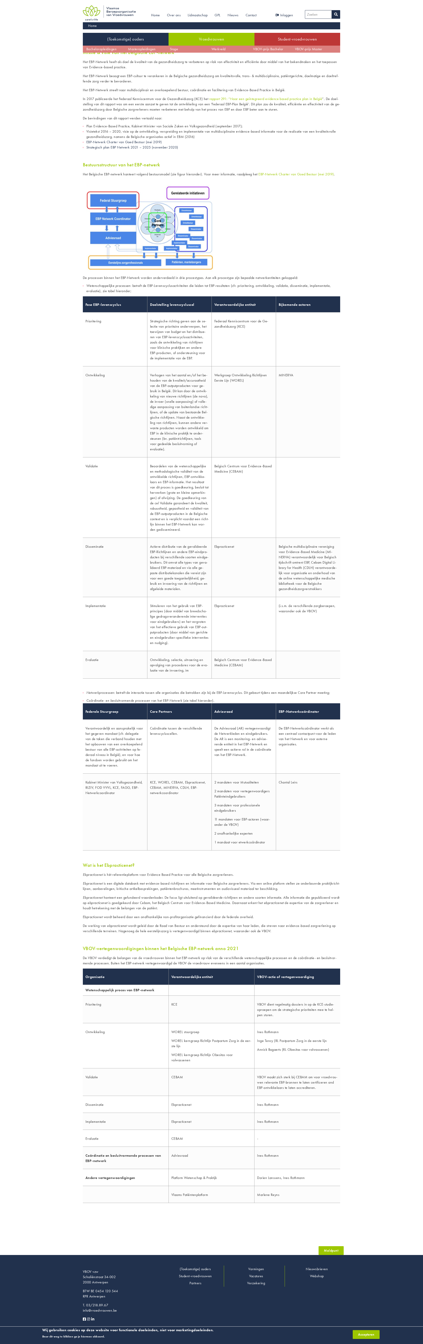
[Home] (109, 8)
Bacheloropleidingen (101, 49)
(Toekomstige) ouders (125, 39)
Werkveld (219, 49)
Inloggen (286, 15)
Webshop (317, 1276)
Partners (195, 1283)
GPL (217, 15)
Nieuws (233, 15)
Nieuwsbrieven (317, 1269)
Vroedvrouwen (211, 39)
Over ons (174, 15)
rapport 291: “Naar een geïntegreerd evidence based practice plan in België (265, 99)
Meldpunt (331, 1250)
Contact (251, 15)
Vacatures (256, 1276)
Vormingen (256, 1269)
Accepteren (366, 1334)
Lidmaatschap (198, 15)
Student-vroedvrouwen (297, 39)
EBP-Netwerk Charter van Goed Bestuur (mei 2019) (124, 142)
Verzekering (256, 1283)
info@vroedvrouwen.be (100, 1310)
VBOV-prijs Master (308, 49)
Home (155, 15)
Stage (174, 49)
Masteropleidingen (142, 49)
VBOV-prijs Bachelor (268, 49)
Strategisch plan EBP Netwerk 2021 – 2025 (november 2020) (132, 147)
